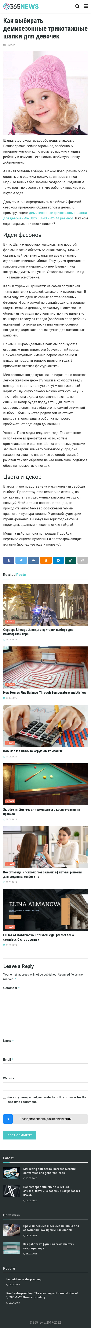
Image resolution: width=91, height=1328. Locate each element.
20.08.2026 (31, 1178)
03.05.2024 (31, 1235)
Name (8, 1041)
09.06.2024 (11, 757)
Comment (11, 988)
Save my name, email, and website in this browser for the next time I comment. (46, 1100)
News (10, 621)
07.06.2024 (11, 882)
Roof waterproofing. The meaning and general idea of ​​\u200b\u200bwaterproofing (42, 1295)
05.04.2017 (14, 1284)
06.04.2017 (14, 1303)
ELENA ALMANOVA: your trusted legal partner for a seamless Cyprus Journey (38, 937)
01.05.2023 (9, 44)
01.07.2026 (31, 1200)
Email (8, 1060)
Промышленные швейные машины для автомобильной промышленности (51, 1228)
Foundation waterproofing (23, 1279)
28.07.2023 (31, 1254)
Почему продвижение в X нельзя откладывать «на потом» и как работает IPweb (51, 1191)
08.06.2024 (11, 819)
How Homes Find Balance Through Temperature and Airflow (44, 693)
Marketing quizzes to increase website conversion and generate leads (49, 1171)
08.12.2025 (11, 698)
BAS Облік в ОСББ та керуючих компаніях (32, 751)
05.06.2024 (11, 945)
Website (8, 1078)
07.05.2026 (11, 639)
